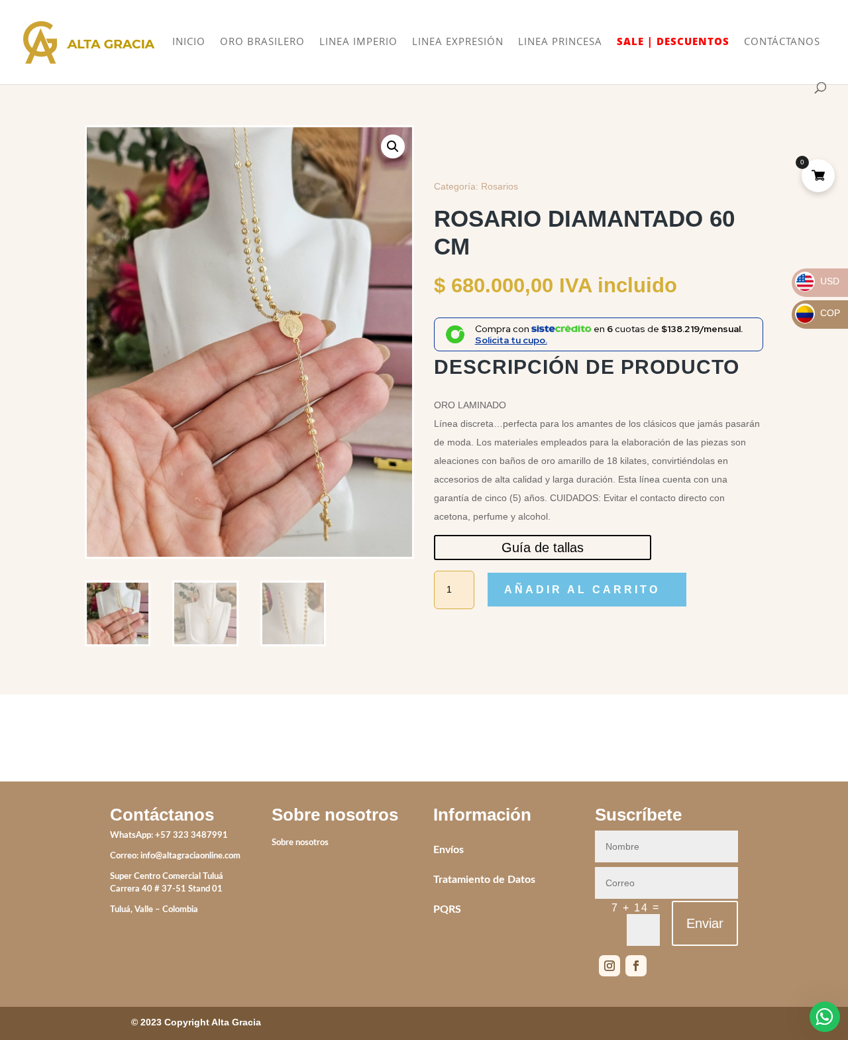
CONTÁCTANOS (782, 42)
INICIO (188, 42)
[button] (393, 146)
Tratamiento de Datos (484, 879)
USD (817, 281)
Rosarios (499, 186)
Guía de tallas (543, 547)
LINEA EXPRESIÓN (458, 42)
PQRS (447, 909)
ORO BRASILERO (262, 42)
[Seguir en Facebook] (636, 965)
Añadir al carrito (582, 589)
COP (818, 313)
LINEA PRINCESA (560, 42)
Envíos (448, 849)
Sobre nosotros (300, 842)
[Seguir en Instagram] (609, 965)
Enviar (704, 923)
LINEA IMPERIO (358, 42)
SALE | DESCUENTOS (673, 42)
